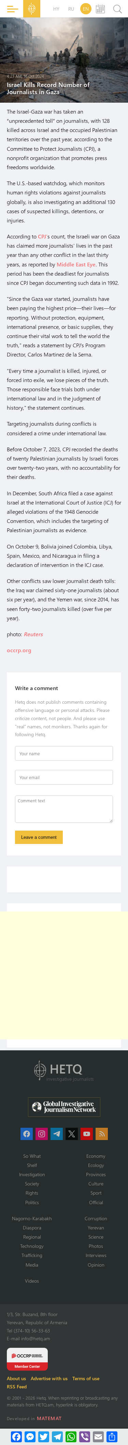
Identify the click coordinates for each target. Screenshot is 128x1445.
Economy (95, 1156)
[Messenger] (30, 1437)
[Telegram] (57, 1437)
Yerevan (96, 1227)
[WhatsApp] (71, 1437)
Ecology (96, 1165)
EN (86, 8)
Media (32, 1264)
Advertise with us (49, 1378)
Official (96, 1202)
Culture (95, 1183)
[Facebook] (16, 1437)
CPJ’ (42, 236)
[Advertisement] (64, 975)
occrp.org (19, 650)
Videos (32, 1281)
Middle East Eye (76, 264)
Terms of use (85, 1378)
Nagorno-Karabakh (32, 1218)
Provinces (96, 1174)
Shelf (32, 1165)
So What (32, 1156)
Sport (95, 1192)
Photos (96, 1246)
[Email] (98, 1437)
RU (71, 8)
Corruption (96, 1218)
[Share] (112, 1437)
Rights (32, 1192)
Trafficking (32, 1255)
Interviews (96, 1255)
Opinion (96, 1264)
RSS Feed (17, 1386)
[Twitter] (44, 1437)
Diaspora (32, 1227)
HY (56, 8)
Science (95, 1237)
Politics (32, 1202)
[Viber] (84, 1437)
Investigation (32, 1174)
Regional (32, 1237)
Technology (32, 1246)
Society (32, 1183)
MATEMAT (49, 1418)
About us (16, 1378)
